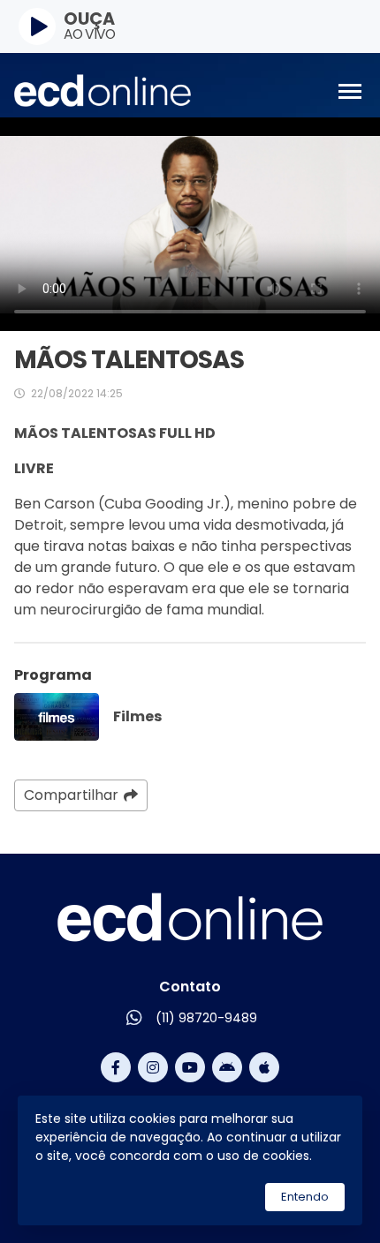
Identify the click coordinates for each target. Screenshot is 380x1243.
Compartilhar (71, 795)
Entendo (305, 1196)
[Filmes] (56, 717)
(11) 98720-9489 (206, 1018)
